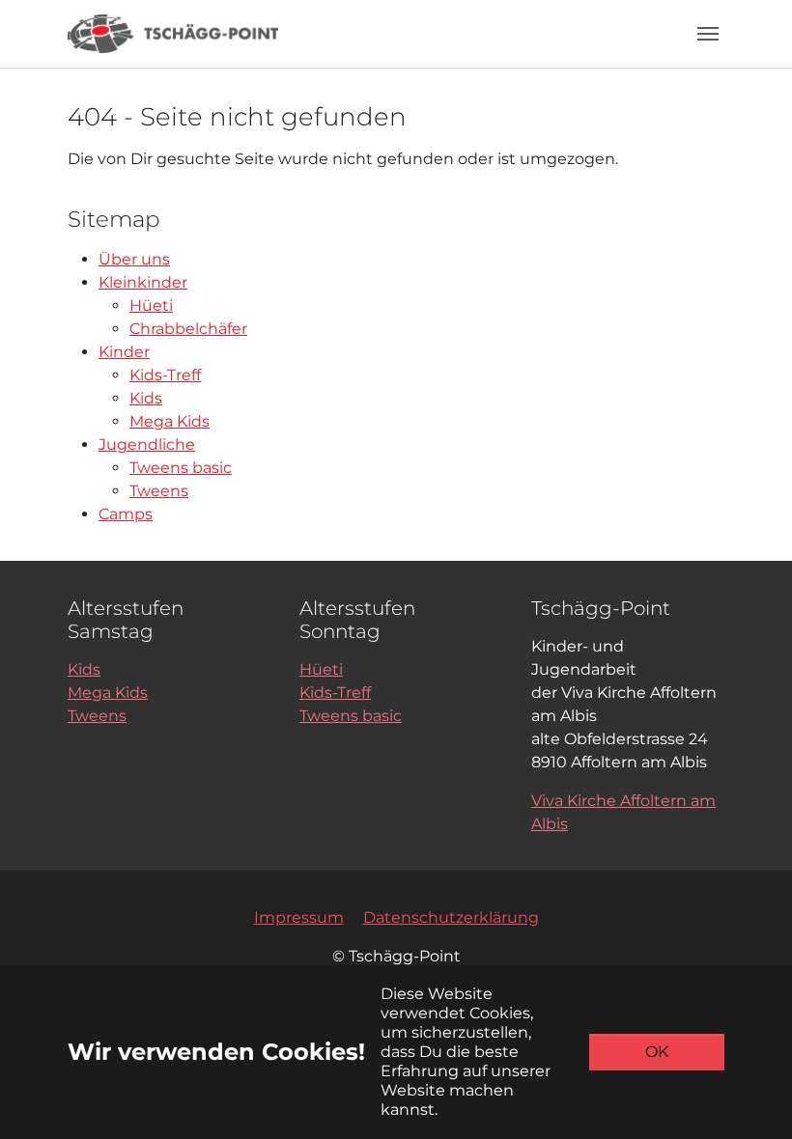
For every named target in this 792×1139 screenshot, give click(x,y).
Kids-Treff (165, 375)
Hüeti (151, 305)
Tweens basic (180, 467)
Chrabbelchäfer (188, 328)
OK (656, 1051)
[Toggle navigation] (708, 33)
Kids (145, 398)
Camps (126, 514)
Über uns (134, 259)
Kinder (124, 352)
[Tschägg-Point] (173, 33)
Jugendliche (147, 444)
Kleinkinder (143, 282)
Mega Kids (169, 421)
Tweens (158, 491)
